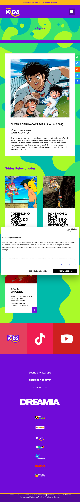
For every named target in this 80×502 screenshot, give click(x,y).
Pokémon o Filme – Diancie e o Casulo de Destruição (58, 219)
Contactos (40, 387)
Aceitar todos (65, 271)
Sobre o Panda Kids (40, 373)
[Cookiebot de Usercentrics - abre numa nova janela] (68, 230)
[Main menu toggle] (72, 12)
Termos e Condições (54, 495)
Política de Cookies (37, 497)
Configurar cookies (38, 271)
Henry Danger (51, 2)
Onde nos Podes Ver (40, 380)
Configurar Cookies (52, 497)
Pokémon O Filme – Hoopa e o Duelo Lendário (20, 219)
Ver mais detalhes (67, 265)
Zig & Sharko (17, 290)
